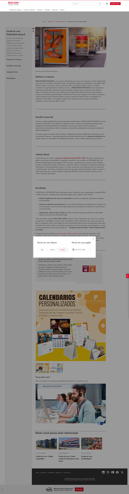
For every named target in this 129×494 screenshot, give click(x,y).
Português (62, 249)
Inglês (42, 249)
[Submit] (100, 4)
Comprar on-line (115, 3)
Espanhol (52, 249)
